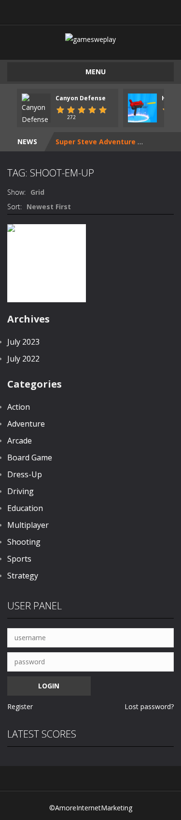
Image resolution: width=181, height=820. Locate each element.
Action (18, 407)
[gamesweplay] (90, 38)
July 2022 (23, 358)
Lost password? (149, 706)
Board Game (29, 457)
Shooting (24, 542)
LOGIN (31, 9)
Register (20, 706)
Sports (19, 558)
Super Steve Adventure (96, 141)
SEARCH (110, 9)
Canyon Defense (81, 98)
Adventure (26, 423)
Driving (20, 491)
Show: (16, 192)
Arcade (19, 440)
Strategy (22, 575)
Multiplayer (28, 525)
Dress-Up (24, 474)
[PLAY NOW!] (36, 108)
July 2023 (23, 341)
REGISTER (71, 9)
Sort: (14, 206)
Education (25, 508)
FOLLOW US (149, 9)
